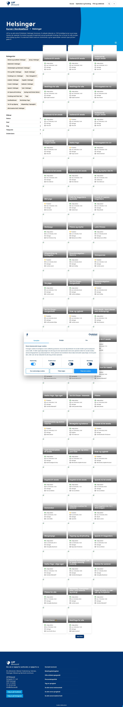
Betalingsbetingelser (52, 671)
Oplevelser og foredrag (83, 4)
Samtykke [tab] (36, 340)
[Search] (109, 4)
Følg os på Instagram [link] (15, 696)
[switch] (52, 364)
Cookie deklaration (61, 705)
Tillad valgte (61, 371)
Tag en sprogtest (50, 683)
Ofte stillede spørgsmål (52, 675)
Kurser (72, 4)
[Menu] (114, 4)
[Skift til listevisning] (116, 43)
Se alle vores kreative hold (53, 696)
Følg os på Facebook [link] (14, 692)
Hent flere (80, 636)
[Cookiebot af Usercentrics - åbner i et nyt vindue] (90, 335)
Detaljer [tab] (61, 340)
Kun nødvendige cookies (37, 371)
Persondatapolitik (51, 679)
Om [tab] (87, 340)
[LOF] (18, 4)
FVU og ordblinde (98, 4)
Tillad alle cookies (85, 371)
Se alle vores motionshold (53, 687)
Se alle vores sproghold (52, 692)
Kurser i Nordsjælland (17, 29)
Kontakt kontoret (51, 667)
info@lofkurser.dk (11, 687)
